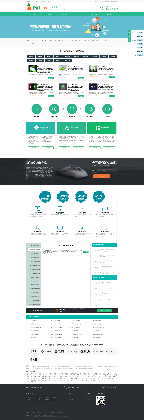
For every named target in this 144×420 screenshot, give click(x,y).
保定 (44, 373)
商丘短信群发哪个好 (97, 324)
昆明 (90, 380)
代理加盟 (109, 14)
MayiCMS (45, 412)
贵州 (28, 380)
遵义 (87, 380)
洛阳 (46, 40)
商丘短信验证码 (96, 337)
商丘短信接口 (34, 337)
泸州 (76, 380)
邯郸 (55, 373)
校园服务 (30, 400)
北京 (28, 373)
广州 (98, 378)
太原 (58, 373)
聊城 (43, 378)
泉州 (35, 376)
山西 (111, 373)
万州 (68, 380)
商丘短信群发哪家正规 (36, 327)
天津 (32, 373)
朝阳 (92, 373)
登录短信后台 (106, 1)
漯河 (80, 40)
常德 (83, 378)
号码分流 (47, 400)
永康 (96, 374)
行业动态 (48, 14)
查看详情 (34, 147)
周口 (101, 40)
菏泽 (50, 378)
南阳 (89, 40)
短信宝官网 (98, 1)
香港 (32, 381)
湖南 (99, 376)
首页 (33, 14)
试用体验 (48, 147)
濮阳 (71, 40)
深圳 (54, 376)
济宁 (28, 378)
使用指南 (87, 397)
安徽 (77, 376)
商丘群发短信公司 (35, 334)
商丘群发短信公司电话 (98, 334)
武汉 (76, 378)
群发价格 (79, 14)
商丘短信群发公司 (55, 330)
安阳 (55, 40)
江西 (84, 376)
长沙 (87, 378)
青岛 (50, 376)
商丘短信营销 (75, 337)
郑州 (37, 40)
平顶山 (50, 40)
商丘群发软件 (75, 330)
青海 (105, 380)
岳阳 (90, 378)
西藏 (35, 380)
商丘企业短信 (96, 330)
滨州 (46, 378)
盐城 (63, 374)
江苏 (69, 376)
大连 (85, 373)
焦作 (67, 40)
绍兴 (104, 374)
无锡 (28, 374)
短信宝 (33, 412)
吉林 (111, 374)
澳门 (35, 381)
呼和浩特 (67, 373)
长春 (96, 373)
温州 (85, 374)
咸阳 (98, 380)
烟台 (114, 376)
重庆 (109, 378)
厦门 (32, 376)
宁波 (82, 374)
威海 (35, 378)
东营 (110, 376)
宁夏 (109, 380)
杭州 (78, 374)
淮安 (59, 374)
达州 (79, 380)
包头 (72, 373)
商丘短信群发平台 (35, 330)
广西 (106, 376)
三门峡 (84, 40)
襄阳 (79, 378)
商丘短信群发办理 (55, 324)
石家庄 (36, 373)
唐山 (40, 373)
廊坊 (51, 373)
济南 (46, 376)
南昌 (43, 376)
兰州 (101, 378)
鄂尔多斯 (76, 373)
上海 (66, 376)
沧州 (47, 373)
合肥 (107, 374)
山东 (88, 376)
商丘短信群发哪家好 (76, 324)
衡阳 (94, 378)
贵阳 (83, 380)
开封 (42, 40)
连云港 (55, 374)
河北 (108, 373)
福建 (81, 376)
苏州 (47, 374)
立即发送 (85, 251)
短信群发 (39, 400)
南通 (51, 374)
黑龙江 (61, 376)
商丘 (93, 40)
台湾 (28, 381)
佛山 (43, 380)
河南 (33, 40)
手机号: (94, 170)
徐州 (32, 374)
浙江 (73, 376)
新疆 (113, 380)
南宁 (65, 380)
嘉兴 (89, 374)
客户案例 (64, 14)
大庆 (104, 373)
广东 (103, 376)
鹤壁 (59, 40)
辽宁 (40, 374)
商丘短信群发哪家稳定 (56, 327)
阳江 (54, 380)
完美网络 (39, 412)
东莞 (61, 380)
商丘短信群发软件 (35, 324)
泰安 (32, 378)
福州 (28, 376)
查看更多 (51, 78)
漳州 (39, 376)
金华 (93, 374)
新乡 (63, 40)
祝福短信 (47, 397)
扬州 (67, 374)
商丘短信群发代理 (76, 320)
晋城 (62, 373)
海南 (105, 378)
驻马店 (106, 40)
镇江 (71, 374)
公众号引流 (30, 397)
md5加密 (55, 400)
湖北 (95, 376)
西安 (94, 380)
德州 (39, 378)
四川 (113, 378)
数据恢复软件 (52, 412)
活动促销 (55, 397)
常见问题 (87, 399)
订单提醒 (39, 397)
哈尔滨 (100, 373)
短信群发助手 (114, 1)
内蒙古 (36, 374)
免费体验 (94, 14)
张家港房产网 (59, 412)
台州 (100, 374)
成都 (72, 380)
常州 (44, 374)
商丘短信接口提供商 (56, 337)
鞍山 (88, 373)
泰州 (74, 374)
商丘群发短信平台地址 (56, 334)
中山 (57, 380)
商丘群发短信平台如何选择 (78, 334)
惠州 (50, 380)
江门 (46, 380)
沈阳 (81, 373)
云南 (32, 380)
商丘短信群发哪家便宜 (77, 327)
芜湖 (115, 374)
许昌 (76, 40)
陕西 (39, 380)
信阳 (97, 40)
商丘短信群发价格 (55, 320)
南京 (115, 373)
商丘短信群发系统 (97, 320)
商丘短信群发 (44, 1)
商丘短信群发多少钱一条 (98, 327)
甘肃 (101, 380)
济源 (33, 44)
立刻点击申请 (105, 310)
